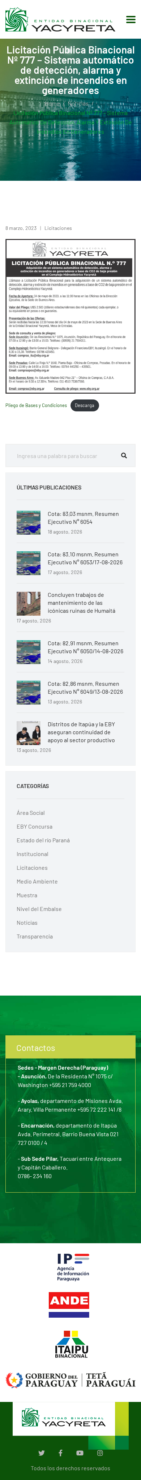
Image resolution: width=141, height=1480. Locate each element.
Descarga (84, 405)
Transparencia (35, 936)
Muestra (27, 894)
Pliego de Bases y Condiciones (36, 405)
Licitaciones (58, 228)
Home (52, 103)
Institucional (32, 853)
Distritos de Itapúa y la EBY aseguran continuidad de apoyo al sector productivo (81, 731)
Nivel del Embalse (39, 908)
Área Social (31, 812)
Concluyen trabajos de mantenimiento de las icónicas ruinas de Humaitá (81, 602)
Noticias (78, 103)
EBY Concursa (34, 826)
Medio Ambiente (37, 881)
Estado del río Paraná (43, 840)
